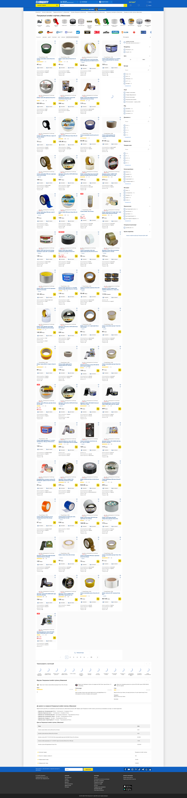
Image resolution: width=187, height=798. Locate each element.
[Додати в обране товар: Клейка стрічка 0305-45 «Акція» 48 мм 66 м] (55, 346)
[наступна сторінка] (97, 657)
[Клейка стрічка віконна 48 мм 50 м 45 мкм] (68, 48)
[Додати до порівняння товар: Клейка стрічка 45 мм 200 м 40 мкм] (77, 539)
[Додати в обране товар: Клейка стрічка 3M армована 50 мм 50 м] (55, 79)
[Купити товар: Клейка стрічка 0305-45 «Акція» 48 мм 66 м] (54, 369)
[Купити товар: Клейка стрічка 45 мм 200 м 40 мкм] (76, 560)
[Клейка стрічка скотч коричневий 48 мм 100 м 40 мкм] (89, 316)
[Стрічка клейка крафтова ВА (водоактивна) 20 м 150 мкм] (111, 125)
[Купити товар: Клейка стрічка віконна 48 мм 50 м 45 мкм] (76, 64)
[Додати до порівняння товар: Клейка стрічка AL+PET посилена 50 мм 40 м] (120, 578)
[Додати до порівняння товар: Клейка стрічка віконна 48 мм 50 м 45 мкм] (77, 43)
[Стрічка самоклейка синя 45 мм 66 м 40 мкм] (89, 125)
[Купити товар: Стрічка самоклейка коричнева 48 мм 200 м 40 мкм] (97, 293)
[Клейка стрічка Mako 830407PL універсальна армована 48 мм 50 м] (68, 239)
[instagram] (132, 769)
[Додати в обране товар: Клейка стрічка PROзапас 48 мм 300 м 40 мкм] (77, 118)
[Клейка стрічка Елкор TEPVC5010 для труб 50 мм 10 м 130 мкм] (89, 506)
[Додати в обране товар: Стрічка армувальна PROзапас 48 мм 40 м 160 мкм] (120, 461)
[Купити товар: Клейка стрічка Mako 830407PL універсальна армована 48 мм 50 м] (76, 256)
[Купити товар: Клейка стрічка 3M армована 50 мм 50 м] (54, 103)
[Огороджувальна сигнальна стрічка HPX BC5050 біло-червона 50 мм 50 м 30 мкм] (46, 468)
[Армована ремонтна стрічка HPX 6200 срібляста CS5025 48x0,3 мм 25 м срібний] (68, 430)
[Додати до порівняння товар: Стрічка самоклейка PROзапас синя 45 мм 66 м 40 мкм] (55, 196)
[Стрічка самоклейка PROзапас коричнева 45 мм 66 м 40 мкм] (89, 545)
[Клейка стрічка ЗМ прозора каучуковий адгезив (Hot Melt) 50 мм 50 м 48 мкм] (89, 163)
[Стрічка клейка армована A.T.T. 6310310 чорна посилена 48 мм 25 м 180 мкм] (111, 48)
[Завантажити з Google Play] (127, 789)
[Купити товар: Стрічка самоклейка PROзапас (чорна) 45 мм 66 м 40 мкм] (54, 141)
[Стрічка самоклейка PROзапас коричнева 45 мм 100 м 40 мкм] (46, 163)
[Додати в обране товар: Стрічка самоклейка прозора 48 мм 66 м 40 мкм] (120, 346)
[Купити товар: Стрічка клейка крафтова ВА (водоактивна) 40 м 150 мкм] (76, 369)
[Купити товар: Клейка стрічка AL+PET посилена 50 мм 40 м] (119, 598)
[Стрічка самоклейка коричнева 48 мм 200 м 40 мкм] (89, 277)
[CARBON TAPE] (87, 32)
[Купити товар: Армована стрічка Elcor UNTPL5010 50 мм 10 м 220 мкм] (76, 408)
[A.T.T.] (59, 32)
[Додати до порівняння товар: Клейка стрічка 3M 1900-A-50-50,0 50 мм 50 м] (98, 463)
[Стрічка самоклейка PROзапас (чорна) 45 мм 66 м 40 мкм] (46, 125)
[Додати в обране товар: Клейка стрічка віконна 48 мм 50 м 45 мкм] (77, 41)
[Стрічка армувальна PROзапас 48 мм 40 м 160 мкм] (111, 468)
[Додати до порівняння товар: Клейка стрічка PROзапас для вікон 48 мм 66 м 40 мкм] (55, 387)
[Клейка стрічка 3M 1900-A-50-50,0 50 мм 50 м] (89, 468)
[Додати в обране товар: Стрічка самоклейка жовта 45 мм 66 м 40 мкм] (98, 575)
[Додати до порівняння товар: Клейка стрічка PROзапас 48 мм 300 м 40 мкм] (77, 120)
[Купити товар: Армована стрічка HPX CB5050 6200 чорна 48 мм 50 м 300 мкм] (54, 599)
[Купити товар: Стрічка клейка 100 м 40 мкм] (97, 217)
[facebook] (125, 769)
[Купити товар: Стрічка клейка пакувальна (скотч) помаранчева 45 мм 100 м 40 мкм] (54, 522)
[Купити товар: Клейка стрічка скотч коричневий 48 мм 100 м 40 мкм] (97, 331)
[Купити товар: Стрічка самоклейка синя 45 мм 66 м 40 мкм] (97, 140)
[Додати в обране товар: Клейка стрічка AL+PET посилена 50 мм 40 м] (120, 575)
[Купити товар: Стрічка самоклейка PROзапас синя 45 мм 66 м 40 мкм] (54, 217)
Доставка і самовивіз (99, 780)
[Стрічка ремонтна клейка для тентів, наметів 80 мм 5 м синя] (68, 506)
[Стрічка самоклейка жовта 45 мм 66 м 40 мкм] (89, 583)
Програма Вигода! (98, 788)
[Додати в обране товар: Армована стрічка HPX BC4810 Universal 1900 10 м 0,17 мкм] (98, 385)
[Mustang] (106, 32)
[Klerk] (134, 32)
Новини (66, 779)
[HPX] (40, 32)
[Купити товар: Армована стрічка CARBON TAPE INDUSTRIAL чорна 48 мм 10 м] (76, 599)
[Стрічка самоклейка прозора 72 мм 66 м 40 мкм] (111, 316)
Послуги (96, 785)
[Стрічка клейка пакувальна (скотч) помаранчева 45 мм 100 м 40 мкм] (46, 506)
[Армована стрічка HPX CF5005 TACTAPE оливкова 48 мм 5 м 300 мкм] (46, 545)
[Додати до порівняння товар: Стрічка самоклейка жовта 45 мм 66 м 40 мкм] (98, 578)
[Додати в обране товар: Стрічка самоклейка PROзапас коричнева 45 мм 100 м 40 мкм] (55, 156)
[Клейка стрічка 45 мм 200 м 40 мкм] (68, 545)
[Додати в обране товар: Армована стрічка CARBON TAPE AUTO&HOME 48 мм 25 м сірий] (120, 156)
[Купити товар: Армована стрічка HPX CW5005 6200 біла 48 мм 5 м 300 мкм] (119, 446)
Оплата (95, 777)
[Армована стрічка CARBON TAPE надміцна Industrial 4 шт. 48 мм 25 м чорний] (111, 277)
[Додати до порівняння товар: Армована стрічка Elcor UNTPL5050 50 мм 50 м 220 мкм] (77, 158)
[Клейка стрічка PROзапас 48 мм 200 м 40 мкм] (68, 201)
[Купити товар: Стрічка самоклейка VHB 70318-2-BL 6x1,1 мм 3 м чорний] (97, 446)
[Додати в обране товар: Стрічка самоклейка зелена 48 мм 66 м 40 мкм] (55, 41)
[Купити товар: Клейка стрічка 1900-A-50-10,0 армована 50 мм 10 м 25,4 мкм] (54, 294)
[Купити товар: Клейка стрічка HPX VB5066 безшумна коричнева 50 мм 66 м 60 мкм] (97, 103)
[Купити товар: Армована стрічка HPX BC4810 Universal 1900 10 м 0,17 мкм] (97, 408)
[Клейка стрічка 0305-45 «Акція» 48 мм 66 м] (46, 354)
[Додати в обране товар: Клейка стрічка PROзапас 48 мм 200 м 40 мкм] (77, 194)
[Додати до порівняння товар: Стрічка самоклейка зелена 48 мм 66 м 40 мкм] (55, 43)
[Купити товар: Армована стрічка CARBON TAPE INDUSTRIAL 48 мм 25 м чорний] (76, 485)
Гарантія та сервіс (98, 783)
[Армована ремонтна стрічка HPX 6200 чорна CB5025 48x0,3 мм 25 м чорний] (111, 392)
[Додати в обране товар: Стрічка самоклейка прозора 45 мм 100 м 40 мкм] (120, 537)
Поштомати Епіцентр (99, 790)
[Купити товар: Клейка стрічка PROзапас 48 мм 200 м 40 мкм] (76, 217)
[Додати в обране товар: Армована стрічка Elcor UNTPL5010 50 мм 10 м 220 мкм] (77, 385)
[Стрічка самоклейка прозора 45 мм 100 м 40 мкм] (111, 545)
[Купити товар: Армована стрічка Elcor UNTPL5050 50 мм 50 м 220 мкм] (76, 179)
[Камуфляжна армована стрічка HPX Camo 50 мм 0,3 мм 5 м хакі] (68, 87)
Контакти (67, 780)
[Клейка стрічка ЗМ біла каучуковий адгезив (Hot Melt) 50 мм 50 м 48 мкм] (46, 316)
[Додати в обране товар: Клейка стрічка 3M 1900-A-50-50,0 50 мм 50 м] (98, 461)
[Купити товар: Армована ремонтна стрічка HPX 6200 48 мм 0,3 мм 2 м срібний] (97, 370)
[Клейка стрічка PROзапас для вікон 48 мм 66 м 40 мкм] (46, 392)
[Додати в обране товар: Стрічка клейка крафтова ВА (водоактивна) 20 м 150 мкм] (120, 118)
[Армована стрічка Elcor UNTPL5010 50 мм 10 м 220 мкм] (68, 392)
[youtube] (128, 769)
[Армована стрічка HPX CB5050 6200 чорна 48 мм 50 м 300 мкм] (46, 583)
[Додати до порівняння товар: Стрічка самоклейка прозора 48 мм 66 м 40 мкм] (120, 349)
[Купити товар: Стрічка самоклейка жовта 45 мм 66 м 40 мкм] (97, 598)
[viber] (135, 769)
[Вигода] (132, 2)
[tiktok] (139, 769)
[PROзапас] (50, 32)
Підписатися (88, 769)
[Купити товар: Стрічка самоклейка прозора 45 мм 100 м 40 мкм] (119, 560)
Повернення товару (98, 782)
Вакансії (67, 782)
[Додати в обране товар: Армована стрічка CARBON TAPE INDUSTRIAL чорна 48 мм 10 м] (77, 575)
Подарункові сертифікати (100, 787)
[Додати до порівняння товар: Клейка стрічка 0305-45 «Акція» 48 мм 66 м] (55, 349)
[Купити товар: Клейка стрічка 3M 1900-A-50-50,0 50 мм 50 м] (97, 485)
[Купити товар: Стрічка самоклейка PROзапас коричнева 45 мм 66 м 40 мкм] (97, 561)
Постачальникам (69, 783)
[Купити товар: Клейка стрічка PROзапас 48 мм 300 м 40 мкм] (76, 141)
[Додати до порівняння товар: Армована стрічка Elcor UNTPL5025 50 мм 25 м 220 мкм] (77, 310)
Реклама (67, 787)
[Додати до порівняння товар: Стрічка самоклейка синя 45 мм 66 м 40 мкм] (98, 120)
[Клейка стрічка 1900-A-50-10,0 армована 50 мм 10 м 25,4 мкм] (46, 277)
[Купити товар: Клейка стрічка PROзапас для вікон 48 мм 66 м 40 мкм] (54, 408)
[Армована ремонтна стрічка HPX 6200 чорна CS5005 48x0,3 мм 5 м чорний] (46, 621)
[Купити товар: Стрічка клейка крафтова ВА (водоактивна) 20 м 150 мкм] (119, 140)
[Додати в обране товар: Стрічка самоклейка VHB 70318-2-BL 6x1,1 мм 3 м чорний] (98, 423)
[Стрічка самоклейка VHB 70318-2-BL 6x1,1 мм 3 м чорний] (89, 430)
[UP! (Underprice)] (78, 32)
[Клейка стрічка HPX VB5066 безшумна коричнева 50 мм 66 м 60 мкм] (89, 87)
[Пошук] (125, 5)
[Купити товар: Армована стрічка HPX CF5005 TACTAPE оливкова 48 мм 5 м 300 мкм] (54, 561)
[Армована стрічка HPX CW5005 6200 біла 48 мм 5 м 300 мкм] (111, 430)
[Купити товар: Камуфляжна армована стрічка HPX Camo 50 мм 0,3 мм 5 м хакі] (76, 103)
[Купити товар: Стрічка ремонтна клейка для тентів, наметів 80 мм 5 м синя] (76, 522)
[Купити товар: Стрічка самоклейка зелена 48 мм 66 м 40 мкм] (54, 64)
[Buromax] (143, 32)
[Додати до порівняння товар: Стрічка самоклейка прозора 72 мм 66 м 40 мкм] (120, 310)
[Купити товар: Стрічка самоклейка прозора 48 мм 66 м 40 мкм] (119, 369)
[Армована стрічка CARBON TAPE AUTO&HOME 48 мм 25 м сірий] (111, 163)
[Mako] (115, 32)
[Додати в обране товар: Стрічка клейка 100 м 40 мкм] (98, 194)
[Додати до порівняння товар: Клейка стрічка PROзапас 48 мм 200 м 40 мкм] (77, 196)
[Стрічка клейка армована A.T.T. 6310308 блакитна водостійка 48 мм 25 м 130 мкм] (68, 277)
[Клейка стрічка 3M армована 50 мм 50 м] (46, 87)
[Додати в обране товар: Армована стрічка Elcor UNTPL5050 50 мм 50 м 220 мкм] (77, 156)
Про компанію (68, 777)
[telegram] (142, 769)
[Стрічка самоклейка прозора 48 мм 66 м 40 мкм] (111, 354)
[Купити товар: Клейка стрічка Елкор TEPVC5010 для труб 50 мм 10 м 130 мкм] (97, 523)
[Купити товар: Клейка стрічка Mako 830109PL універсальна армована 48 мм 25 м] (119, 523)
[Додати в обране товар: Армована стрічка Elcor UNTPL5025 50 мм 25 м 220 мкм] (77, 308)
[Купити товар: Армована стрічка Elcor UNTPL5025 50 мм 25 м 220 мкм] (76, 332)
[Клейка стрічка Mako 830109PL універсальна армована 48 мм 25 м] (111, 506)
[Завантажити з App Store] (127, 786)
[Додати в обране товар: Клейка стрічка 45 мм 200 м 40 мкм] (77, 537)
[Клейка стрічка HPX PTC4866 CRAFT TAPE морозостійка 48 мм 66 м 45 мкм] (111, 201)
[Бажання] (139, 5)
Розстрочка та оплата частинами (101, 779)
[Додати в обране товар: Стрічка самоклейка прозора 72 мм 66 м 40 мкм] (120, 308)
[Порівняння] (131, 5)
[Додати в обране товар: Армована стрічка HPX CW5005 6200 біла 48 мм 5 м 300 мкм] (120, 423)
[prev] (146, 664)
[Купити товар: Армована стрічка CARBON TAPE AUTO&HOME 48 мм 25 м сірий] (119, 179)
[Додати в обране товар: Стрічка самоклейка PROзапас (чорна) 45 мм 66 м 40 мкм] (55, 118)
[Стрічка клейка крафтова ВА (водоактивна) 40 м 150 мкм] (68, 354)
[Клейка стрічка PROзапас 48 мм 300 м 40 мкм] (68, 125)
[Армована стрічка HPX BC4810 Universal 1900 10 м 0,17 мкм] (89, 392)
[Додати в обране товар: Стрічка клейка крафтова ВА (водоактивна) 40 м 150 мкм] (77, 346)
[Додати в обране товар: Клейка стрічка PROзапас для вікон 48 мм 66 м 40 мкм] (55, 385)
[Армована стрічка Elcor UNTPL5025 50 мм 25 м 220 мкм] (68, 316)
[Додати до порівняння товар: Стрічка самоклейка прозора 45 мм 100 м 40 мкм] (120, 539)
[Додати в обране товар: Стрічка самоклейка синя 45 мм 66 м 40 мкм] (98, 118)
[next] (149, 664)
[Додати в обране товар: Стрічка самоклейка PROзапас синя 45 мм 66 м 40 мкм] (55, 194)
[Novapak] (68, 32)
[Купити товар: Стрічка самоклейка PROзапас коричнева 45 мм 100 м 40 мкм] (54, 179)
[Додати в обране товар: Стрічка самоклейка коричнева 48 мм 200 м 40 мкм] (98, 270)
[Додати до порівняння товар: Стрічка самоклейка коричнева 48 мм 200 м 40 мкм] (98, 272)
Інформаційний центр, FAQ (42, 777)
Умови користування (128, 777)
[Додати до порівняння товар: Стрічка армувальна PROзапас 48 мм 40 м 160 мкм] (120, 463)
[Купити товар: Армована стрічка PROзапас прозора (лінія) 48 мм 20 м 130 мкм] (119, 256)
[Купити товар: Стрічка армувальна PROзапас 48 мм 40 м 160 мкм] (119, 485)
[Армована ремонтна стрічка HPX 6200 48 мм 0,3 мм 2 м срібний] (89, 354)
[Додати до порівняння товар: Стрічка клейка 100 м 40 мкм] (98, 196)
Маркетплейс (68, 785)
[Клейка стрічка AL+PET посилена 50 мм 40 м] (111, 583)
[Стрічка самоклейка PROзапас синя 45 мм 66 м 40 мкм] (46, 201)
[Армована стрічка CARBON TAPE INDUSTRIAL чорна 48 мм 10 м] (68, 583)
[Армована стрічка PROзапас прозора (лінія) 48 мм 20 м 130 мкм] (111, 239)
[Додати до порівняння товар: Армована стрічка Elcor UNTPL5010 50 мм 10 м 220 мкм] (77, 387)
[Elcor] (124, 32)
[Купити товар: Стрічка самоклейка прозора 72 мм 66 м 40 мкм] (119, 331)
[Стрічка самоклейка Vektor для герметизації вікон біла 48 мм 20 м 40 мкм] (89, 239)
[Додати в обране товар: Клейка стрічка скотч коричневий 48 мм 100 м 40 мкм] (98, 308)
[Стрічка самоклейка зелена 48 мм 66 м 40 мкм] (46, 48)
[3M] (96, 32)
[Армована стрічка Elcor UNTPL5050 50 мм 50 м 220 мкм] (68, 163)
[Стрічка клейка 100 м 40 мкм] (89, 201)
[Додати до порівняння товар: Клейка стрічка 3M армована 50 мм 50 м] (55, 81)
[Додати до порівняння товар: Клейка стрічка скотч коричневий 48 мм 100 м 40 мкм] (98, 310)
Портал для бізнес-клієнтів (129, 779)
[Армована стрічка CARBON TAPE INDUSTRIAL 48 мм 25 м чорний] (68, 468)
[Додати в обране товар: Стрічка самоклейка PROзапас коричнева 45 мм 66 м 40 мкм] (98, 537)
